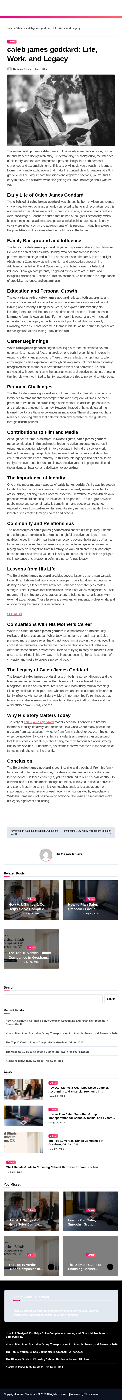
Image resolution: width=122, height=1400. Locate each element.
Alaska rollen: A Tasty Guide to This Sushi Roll (34, 1060)
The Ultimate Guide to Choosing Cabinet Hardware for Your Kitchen (47, 1051)
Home (9, 28)
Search (9, 987)
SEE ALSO (14, 614)
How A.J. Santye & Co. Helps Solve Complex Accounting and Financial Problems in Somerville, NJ (57, 1022)
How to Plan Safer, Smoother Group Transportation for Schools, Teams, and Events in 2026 (62, 1033)
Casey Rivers (72, 854)
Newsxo (75, 1394)
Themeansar (91, 1394)
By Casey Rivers (22, 69)
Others (19, 28)
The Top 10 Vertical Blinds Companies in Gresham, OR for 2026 (30, 957)
